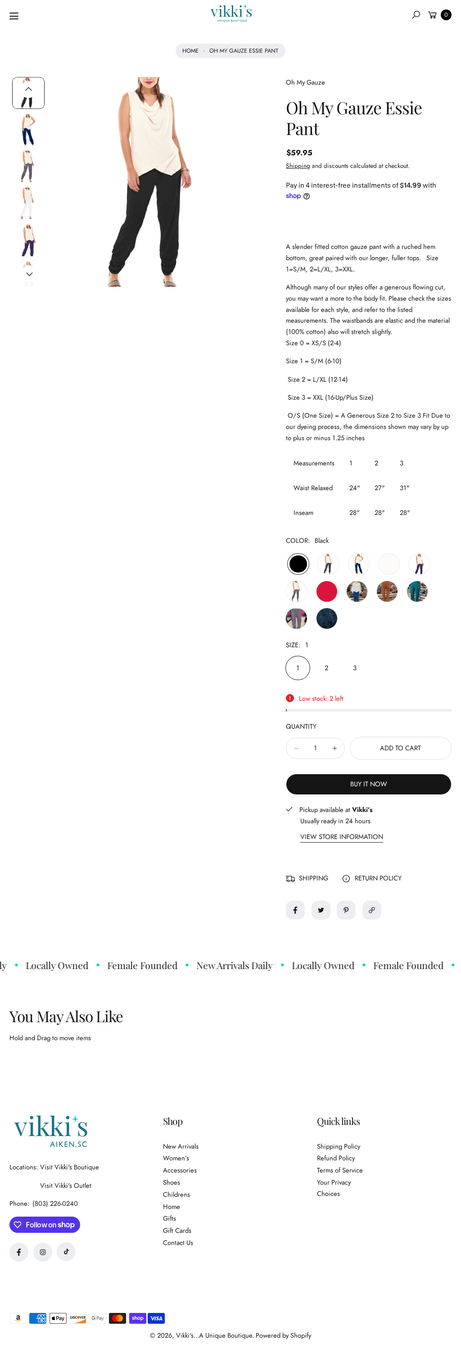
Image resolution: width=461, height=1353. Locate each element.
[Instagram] (42, 1252)
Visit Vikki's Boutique (69, 1167)
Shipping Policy (338, 1146)
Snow (389, 564)
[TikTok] (66, 1251)
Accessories (180, 1170)
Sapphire (358, 564)
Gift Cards (177, 1231)
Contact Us (178, 1243)
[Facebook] (18, 1252)
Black (298, 564)
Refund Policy (336, 1158)
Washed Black (296, 591)
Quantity (301, 726)
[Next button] (29, 274)
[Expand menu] (13, 16)
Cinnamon (387, 591)
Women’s (176, 1158)
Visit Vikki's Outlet (65, 1186)
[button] (416, 15)
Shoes (171, 1182)
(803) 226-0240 (55, 1204)
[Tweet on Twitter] (321, 910)
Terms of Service (340, 1170)
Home (190, 50)
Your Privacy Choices (334, 1188)
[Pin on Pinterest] (346, 910)
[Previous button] (28, 89)
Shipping (298, 165)
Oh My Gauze (305, 82)
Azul (357, 591)
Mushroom (296, 618)
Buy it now (368, 784)
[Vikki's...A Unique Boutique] (230, 13)
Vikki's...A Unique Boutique (214, 1335)
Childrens (176, 1195)
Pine (417, 591)
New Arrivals (181, 1146)
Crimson (326, 591)
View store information (341, 837)
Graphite (328, 564)
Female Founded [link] (135, 965)
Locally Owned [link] (49, 965)
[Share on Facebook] (295, 910)
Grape (419, 564)
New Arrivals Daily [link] (227, 965)
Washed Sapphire (326, 618)
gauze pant (365, 247)
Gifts (169, 1218)
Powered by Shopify (283, 1335)
